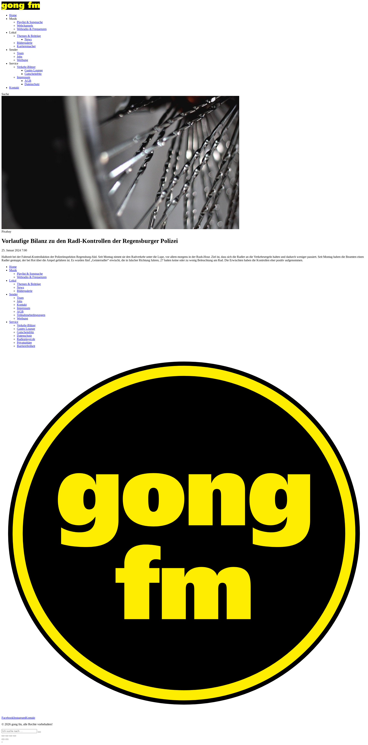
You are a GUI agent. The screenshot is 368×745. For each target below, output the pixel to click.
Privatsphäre (24, 342)
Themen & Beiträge (29, 36)
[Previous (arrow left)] (3, 739)
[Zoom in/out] (14, 735)
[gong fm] (21, 8)
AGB (28, 80)
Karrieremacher (26, 46)
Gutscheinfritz (33, 73)
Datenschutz (32, 84)
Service (13, 321)
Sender (13, 294)
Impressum (23, 77)
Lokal (12, 280)
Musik (13, 270)
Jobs (19, 56)
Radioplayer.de (26, 339)
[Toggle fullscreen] (10, 735)
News (28, 39)
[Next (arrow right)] (6, 739)
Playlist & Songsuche (30, 22)
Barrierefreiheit (26, 346)
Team (20, 53)
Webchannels (25, 25)
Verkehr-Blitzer (26, 67)
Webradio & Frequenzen (32, 29)
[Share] (6, 735)
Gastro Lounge (34, 70)
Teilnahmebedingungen (31, 315)
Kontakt (14, 87)
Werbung (22, 60)
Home (13, 15)
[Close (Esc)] (3, 735)
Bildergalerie (24, 42)
